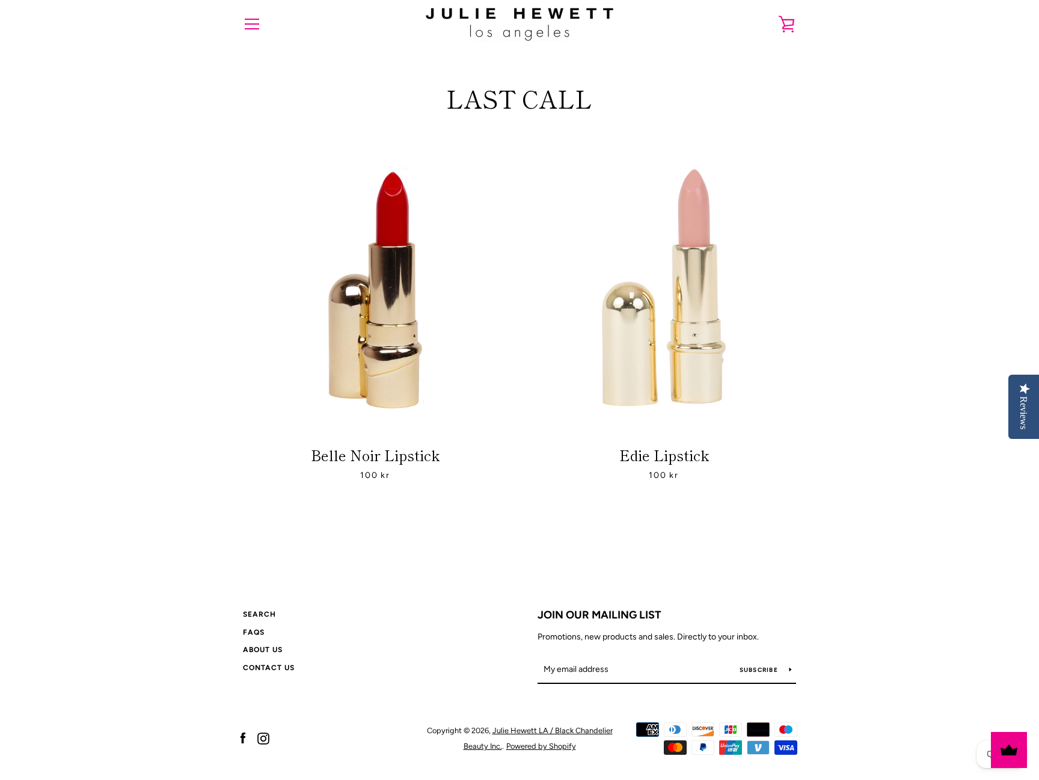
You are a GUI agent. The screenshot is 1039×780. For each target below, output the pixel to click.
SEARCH (259, 614)
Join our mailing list (599, 614)
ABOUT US (263, 649)
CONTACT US (269, 668)
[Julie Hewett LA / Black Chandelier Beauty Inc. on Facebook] (243, 737)
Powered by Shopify (541, 746)
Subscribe (760, 670)
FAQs (254, 632)
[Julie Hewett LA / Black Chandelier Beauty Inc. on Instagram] (263, 737)
